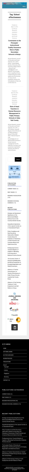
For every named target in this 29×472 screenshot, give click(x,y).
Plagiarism (6, 373)
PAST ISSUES (11, 192)
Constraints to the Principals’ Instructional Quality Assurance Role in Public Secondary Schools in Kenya (14, 47)
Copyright (6, 366)
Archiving (6, 376)
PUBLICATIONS (7, 361)
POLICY (5, 365)
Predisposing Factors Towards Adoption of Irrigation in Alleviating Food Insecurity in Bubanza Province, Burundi (14, 251)
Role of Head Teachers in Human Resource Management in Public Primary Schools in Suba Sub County (14, 113)
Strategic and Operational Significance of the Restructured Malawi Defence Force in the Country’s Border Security (14, 217)
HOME (4, 348)
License (6, 370)
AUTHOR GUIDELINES (8, 355)
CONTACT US (6, 380)
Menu (24, 6)
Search (18, 159)
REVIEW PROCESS (7, 358)
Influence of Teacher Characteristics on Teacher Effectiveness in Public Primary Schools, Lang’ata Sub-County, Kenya (14, 453)
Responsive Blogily (16, 468)
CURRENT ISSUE (12, 188)
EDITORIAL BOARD (7, 351)
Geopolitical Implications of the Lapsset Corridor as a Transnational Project (14, 226)
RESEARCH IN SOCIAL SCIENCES (10, 404)
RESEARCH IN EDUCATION (14, 195)
